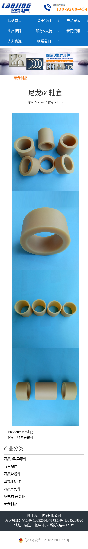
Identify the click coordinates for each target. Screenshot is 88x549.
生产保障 (15, 31)
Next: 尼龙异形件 (21, 438)
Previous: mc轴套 (20, 432)
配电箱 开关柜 (14, 496)
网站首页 (15, 21)
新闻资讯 (73, 31)
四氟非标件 (12, 481)
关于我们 (44, 21)
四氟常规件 (12, 474)
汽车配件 (10, 466)
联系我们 (44, 41)
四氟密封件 (12, 489)
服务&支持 (44, 31)
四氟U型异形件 (15, 459)
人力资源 (15, 41)
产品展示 (73, 21)
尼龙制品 (10, 504)
